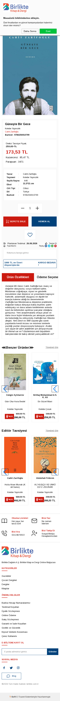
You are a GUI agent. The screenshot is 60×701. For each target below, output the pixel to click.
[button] (55, 389)
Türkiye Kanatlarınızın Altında (45, 485)
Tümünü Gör (52, 347)
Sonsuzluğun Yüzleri (45, 401)
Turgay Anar (45, 395)
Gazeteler (6, 576)
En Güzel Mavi (15, 401)
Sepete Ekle (18, 221)
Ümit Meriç (45, 478)
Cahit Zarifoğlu (11, 132)
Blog (14, 676)
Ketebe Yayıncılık (45, 409)
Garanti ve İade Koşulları (14, 623)
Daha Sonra (30, 31)
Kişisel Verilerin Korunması (15, 632)
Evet (48, 31)
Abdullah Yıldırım (15, 478)
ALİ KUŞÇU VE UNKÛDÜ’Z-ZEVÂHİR (15, 485)
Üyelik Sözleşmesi (11, 611)
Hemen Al (44, 221)
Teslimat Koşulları (10, 607)
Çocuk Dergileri (9, 580)
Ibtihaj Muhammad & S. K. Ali (15, 396)
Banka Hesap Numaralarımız (16, 603)
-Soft (12, 697)
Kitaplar (5, 588)
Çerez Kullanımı (9, 636)
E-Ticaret (20, 697)
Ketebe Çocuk (15, 409)
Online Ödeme (9, 615)
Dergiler (5, 584)
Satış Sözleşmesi (10, 619)
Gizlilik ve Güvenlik (11, 628)
